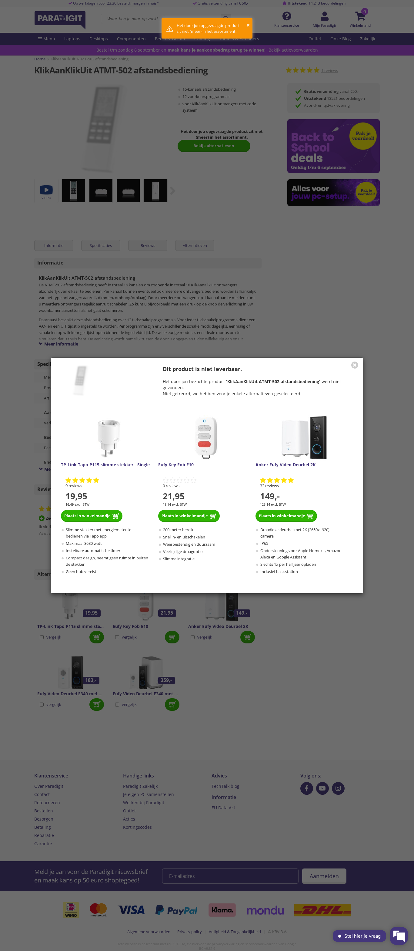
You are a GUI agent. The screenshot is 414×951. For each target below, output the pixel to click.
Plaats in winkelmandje (87, 515)
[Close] (355, 365)
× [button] (248, 25)
